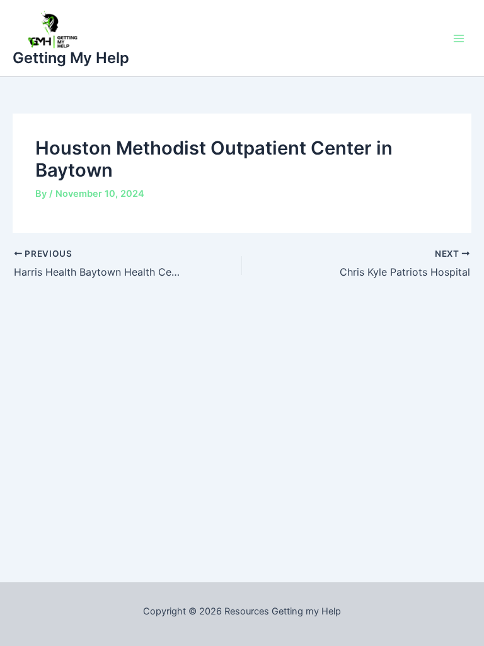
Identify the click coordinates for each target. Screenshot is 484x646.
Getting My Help (71, 58)
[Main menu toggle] (458, 37)
